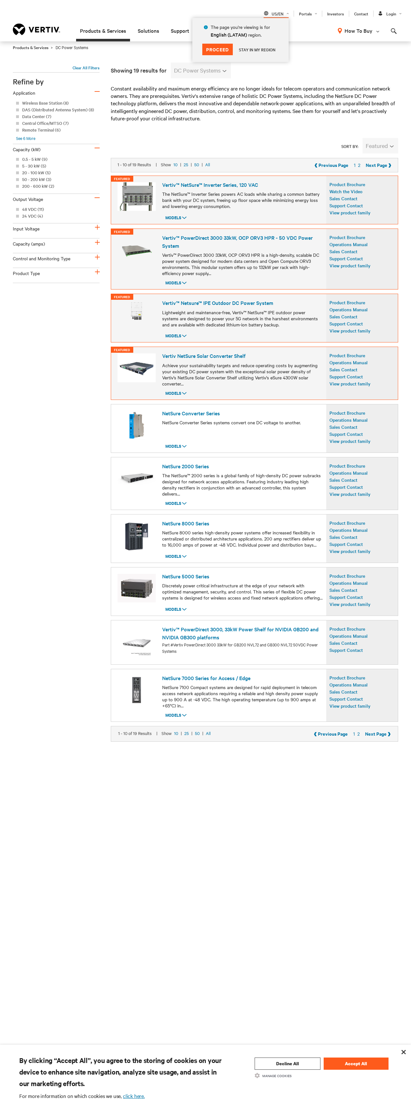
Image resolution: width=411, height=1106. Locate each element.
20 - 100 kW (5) (36, 172)
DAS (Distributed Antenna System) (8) (58, 110)
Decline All (287, 1063)
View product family (350, 212)
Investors (335, 13)
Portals (305, 13)
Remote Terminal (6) (41, 130)
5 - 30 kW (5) (34, 166)
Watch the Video (346, 191)
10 (175, 164)
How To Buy (358, 30)
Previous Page (331, 164)
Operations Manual (348, 244)
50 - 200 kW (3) (36, 179)
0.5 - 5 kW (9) (35, 159)
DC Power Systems (197, 70)
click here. (134, 1095)
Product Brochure (347, 184)
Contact (361, 13)
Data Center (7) (36, 116)
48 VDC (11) (33, 209)
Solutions (148, 30)
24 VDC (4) (32, 216)
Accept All (356, 1063)
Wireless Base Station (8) (45, 103)
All (207, 164)
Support (180, 30)
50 (196, 164)
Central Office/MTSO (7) (45, 123)
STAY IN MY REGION (257, 49)
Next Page (378, 164)
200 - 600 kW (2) (38, 186)
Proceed (217, 49)
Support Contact (346, 205)
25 (186, 164)
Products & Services (103, 30)
